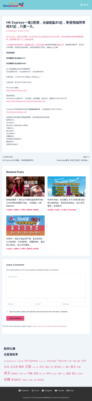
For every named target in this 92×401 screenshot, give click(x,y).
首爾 (7, 379)
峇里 (33, 367)
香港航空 (16, 379)
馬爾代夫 (25, 380)
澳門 (44, 374)
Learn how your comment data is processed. (50, 326)
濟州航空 (54, 374)
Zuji (44, 45)
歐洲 (21, 374)
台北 (6, 366)
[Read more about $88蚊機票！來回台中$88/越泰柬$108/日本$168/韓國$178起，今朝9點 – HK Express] (25, 186)
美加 (64, 374)
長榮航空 (80, 374)
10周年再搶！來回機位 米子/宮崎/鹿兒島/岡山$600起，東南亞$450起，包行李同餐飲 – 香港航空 (66, 202)
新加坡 (57, 366)
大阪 (28, 366)
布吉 (41, 366)
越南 (68, 373)
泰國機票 (29, 210)
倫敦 (78, 361)
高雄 (35, 380)
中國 (74, 361)
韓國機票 (36, 210)
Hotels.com (42, 361)
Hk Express (31, 360)
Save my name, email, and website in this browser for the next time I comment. (38, 312)
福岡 (60, 373)
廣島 (47, 367)
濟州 (49, 373)
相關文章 (60, 45)
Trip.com (62, 360)
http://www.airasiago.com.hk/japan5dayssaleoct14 (25, 101)
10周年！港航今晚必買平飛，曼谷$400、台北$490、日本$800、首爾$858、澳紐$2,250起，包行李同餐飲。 (25, 241)
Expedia (20, 361)
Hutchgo (51, 360)
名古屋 (14, 366)
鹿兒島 (41, 380)
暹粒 (68, 367)
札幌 (79, 367)
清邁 (35, 373)
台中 (83, 360)
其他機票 (9, 210)
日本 (63, 367)
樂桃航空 (15, 374)
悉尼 (51, 367)
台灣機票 (16, 210)
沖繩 (29, 373)
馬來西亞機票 (71, 210)
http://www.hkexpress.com (16, 90)
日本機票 (22, 210)
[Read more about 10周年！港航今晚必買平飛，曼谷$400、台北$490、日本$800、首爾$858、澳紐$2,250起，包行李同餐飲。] (25, 225)
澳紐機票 (36, 249)
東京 (7, 373)
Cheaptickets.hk (10, 361)
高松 (31, 380)
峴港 (37, 367)
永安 (25, 374)
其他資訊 (57, 210)
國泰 (21, 366)
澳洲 (40, 374)
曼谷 (73, 366)
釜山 (74, 373)
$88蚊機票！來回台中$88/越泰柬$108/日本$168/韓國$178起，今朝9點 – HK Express (24, 202)
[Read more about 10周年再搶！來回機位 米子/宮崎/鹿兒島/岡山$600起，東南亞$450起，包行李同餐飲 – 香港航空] (66, 186)
